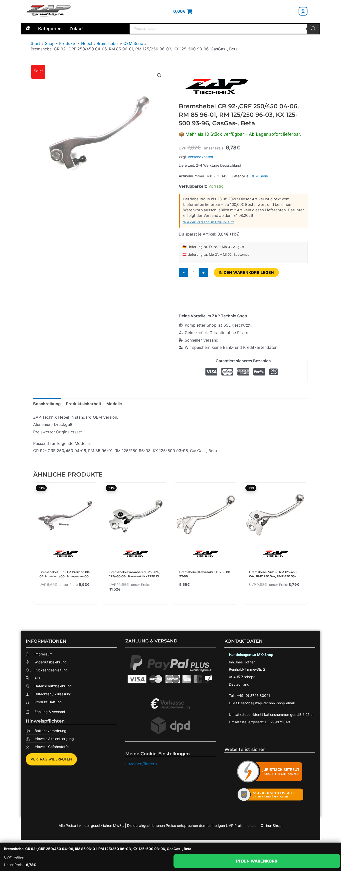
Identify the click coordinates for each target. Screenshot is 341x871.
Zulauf (76, 28)
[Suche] (313, 29)
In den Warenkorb (256, 861)
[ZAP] (216, 86)
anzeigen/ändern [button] (141, 763)
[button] (159, 75)
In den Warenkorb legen (246, 272)
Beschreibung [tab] (47, 403)
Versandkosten (200, 157)
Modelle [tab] (114, 403)
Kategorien (50, 28)
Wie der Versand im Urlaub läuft (208, 222)
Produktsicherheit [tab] (83, 403)
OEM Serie (259, 176)
